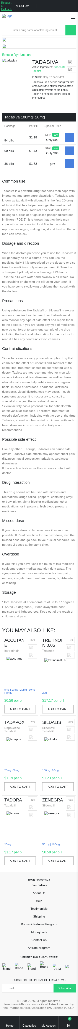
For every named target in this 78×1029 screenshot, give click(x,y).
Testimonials (39, 908)
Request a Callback (6, 6)
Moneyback (39, 932)
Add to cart (20, 709)
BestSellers (39, 885)
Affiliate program (39, 947)
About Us (39, 893)
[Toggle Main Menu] (73, 18)
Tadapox (14, 722)
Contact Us (39, 940)
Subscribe (64, 988)
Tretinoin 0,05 (52, 643)
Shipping (39, 916)
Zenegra (52, 800)
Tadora (13, 800)
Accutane (14, 643)
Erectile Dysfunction (16, 55)
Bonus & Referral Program (39, 924)
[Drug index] (7, 30)
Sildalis (51, 722)
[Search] (70, 30)
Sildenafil (59, 67)
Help (39, 901)
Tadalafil (37, 71)
